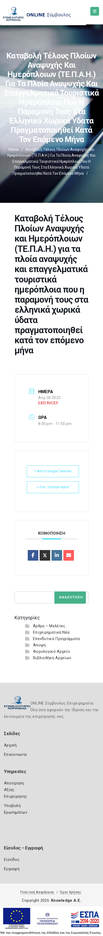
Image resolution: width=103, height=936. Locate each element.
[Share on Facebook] (33, 555)
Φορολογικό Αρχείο (51, 651)
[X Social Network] (45, 555)
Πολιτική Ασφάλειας (37, 892)
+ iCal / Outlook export (53, 487)
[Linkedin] (57, 555)
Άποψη (39, 645)
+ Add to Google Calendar (53, 471)
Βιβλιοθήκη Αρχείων (52, 657)
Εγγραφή (12, 868)
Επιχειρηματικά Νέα (51, 632)
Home (14, 149)
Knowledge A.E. (66, 900)
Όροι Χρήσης (70, 892)
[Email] (68, 555)
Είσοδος (12, 859)
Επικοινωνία (15, 754)
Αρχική (10, 745)
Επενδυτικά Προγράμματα (56, 638)
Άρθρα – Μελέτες (49, 626)
